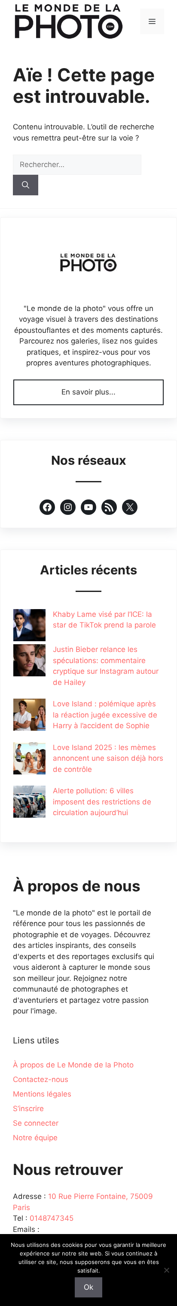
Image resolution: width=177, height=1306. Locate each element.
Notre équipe (35, 1137)
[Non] (166, 1270)
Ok (88, 1287)
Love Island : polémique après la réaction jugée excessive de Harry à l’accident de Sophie (105, 714)
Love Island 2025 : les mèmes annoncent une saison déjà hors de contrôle (108, 758)
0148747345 (51, 1218)
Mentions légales (42, 1094)
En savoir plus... (88, 392)
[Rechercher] (25, 185)
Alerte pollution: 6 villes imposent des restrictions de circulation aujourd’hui (102, 801)
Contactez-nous (40, 1079)
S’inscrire (28, 1108)
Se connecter (35, 1123)
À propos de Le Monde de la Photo (73, 1065)
